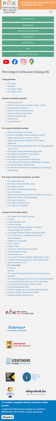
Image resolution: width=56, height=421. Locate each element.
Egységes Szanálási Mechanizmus (20, 295)
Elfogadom (8, 417)
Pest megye (11, 83)
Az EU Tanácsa (13, 244)
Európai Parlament (14, 254)
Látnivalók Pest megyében (17, 206)
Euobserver (11, 268)
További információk (34, 412)
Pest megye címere (14, 92)
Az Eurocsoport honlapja (17, 252)
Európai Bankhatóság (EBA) (18, 287)
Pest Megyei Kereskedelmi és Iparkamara (23, 154)
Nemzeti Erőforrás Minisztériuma (20, 111)
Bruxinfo (10, 271)
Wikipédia (11, 86)
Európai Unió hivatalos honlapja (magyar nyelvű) (26, 105)
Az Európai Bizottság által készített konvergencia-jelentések (30, 279)
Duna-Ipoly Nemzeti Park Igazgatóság (22, 197)
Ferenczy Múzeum (14, 192)
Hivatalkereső (12, 119)
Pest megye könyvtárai (16, 200)
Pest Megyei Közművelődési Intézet (21, 184)
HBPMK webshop (28, 43)
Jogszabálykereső (14, 121)
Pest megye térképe (14, 89)
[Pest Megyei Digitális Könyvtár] (19, 312)
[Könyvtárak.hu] (36, 361)
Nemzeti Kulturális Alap (16, 116)
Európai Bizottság (14, 225)
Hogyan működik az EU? (17, 262)
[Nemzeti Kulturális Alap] (31, 377)
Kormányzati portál (14, 102)
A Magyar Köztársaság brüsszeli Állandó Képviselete (27, 260)
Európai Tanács (13, 246)
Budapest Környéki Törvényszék (19, 132)
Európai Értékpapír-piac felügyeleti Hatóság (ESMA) (28, 290)
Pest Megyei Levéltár (15, 187)
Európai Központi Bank (16, 222)
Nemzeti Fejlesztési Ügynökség (19, 113)
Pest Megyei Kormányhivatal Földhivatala (23, 159)
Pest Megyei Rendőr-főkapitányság (20, 165)
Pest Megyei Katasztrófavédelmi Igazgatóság (24, 151)
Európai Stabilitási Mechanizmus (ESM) (23, 292)
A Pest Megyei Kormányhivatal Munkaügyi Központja (28, 162)
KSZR (28, 48)
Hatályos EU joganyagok (17, 241)
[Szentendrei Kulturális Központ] (18, 345)
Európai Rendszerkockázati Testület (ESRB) (24, 284)
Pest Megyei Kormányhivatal (18, 157)
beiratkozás (28, 25)
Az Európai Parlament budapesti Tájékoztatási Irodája (28, 257)
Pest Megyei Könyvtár (16, 181)
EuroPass (11, 219)
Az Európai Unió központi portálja (20, 216)
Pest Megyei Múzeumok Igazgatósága (21, 189)
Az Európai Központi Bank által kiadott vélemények (27, 281)
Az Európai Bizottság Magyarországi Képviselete (26, 233)
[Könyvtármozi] (10, 377)
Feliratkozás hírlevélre (28, 54)
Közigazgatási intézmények (17, 108)
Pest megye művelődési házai (18, 203)
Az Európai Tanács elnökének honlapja (22, 249)
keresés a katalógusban (28, 31)
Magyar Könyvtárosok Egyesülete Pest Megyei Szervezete (29, 195)
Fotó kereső (28, 37)
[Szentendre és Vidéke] (18, 361)
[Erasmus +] (17, 328)
